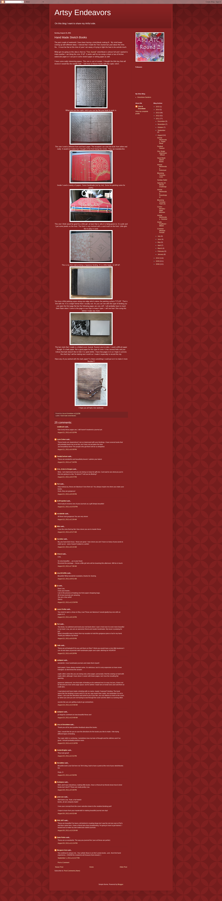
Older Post (123, 867)
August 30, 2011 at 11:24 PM (67, 843)
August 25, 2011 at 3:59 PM (67, 775)
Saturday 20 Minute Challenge (161, 185)
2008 (158, 264)
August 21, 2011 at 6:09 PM (67, 449)
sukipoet (60, 660)
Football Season (161, 147)
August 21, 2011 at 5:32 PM (67, 432)
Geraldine (60, 763)
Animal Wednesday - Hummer (162, 217)
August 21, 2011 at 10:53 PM (68, 507)
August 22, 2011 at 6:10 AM (67, 547)
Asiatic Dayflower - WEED (162, 224)
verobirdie (60, 514)
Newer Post (59, 867)
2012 (158, 116)
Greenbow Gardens (144, 97)
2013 (158, 113)
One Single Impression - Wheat (162, 153)
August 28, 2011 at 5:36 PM (67, 790)
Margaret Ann (62, 850)
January (161, 254)
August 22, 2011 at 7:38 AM (67, 566)
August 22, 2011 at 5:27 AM (67, 532)
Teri (58, 484)
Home (91, 867)
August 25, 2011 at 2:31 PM (67, 756)
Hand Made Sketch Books (161, 160)
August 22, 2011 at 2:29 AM (67, 519)
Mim (58, 526)
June (159, 239)
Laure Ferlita (61, 609)
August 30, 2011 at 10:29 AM (68, 830)
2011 (158, 119)
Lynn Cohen (61, 439)
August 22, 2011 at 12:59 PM (68, 602)
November (161, 124)
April (159, 245)
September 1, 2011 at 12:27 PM (69, 858)
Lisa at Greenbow (63, 724)
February (161, 251)
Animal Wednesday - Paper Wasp (162, 140)
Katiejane (60, 782)
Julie (59, 645)
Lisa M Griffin (62, 573)
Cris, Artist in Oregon (64, 469)
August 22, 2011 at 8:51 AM (67, 579)
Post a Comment (63, 862)
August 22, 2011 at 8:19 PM (67, 617)
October (161, 127)
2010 (158, 258)
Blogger (120, 884)
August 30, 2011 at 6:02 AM (67, 813)
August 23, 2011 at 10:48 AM (68, 705)
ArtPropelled (61, 501)
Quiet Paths (61, 837)
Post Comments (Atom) (72, 871)
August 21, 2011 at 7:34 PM (67, 462)
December (161, 121)
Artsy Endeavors (82, 12)
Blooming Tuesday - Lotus (161, 175)
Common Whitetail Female (161, 230)
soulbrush (60, 427)
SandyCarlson (62, 456)
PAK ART (60, 820)
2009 (158, 261)
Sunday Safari (162, 180)
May (159, 242)
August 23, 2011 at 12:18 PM (68, 743)
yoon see (60, 797)
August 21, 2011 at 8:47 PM (67, 477)
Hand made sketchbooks (68, 415)
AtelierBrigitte (62, 750)
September (161, 130)
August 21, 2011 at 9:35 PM (67, 494)
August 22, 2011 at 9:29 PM (67, 653)
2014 (158, 110)
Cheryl (59, 554)
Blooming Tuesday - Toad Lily (161, 202)
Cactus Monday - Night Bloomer (161, 209)
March (160, 248)
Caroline (60, 539)
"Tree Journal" (91, 52)
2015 (158, 107)
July (159, 236)
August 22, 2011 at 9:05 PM (67, 638)
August (160, 135)
